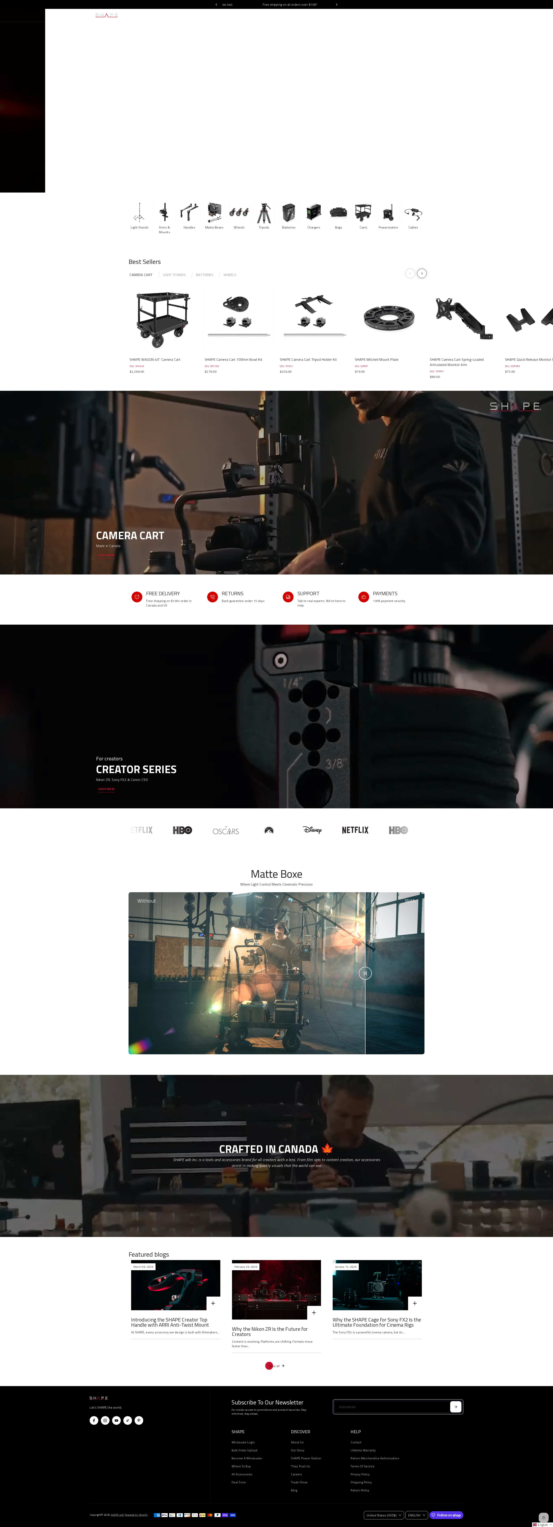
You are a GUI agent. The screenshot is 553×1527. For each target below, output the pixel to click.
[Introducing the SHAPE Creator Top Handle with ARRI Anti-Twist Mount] (175, 1285)
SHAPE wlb (117, 1515)
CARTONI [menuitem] (239, 15)
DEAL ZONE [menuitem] (286, 15)
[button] (542, 1524)
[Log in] (436, 15)
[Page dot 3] (543, 117)
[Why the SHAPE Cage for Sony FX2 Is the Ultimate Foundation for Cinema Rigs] (377, 1285)
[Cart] (455, 15)
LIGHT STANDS (174, 274)
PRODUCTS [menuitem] (219, 15)
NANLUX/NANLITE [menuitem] (260, 15)
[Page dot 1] (543, 94)
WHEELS (230, 274)
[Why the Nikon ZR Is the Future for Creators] (276, 1290)
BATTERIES (204, 274)
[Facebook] (94, 1420)
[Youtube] (116, 1420)
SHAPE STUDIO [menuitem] (310, 15)
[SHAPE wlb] (120, 15)
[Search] (446, 15)
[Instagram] (105, 1420)
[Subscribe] (455, 1406)
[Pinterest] (139, 1420)
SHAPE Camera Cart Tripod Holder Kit (308, 359)
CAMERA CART (141, 274)
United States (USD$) (382, 1515)
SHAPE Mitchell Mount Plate (377, 359)
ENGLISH (414, 1515)
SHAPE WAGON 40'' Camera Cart (155, 359)
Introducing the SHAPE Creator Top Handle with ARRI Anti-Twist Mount (170, 1322)
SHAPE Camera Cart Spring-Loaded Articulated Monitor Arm (457, 362)
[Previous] (216, 4)
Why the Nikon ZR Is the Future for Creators (270, 1331)
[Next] (336, 4)
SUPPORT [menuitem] (354, 15)
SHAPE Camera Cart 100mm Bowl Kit (233, 359)
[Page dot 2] (543, 106)
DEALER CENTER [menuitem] (334, 15)
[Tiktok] (127, 1420)
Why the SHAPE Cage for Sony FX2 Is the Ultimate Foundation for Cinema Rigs (377, 1322)
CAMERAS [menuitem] (198, 15)
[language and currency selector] (427, 15)
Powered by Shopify (136, 1515)
